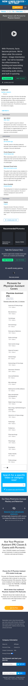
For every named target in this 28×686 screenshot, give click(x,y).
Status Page (21, 679)
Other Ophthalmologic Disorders (20, 11)
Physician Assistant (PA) (4, 11)
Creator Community (7, 650)
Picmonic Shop (6, 647)
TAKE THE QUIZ (20, 78)
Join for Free (14, 608)
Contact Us (17, 647)
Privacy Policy (7, 679)
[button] (14, 562)
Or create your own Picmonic (15, 489)
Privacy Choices (6, 653)
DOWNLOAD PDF (9, 82)
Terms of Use (15, 679)
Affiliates (16, 644)
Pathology (14, 11)
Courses (11, 11)
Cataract (26, 11)
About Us (4, 644)
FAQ (15, 650)
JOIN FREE (17, 7)
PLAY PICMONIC (7, 78)
